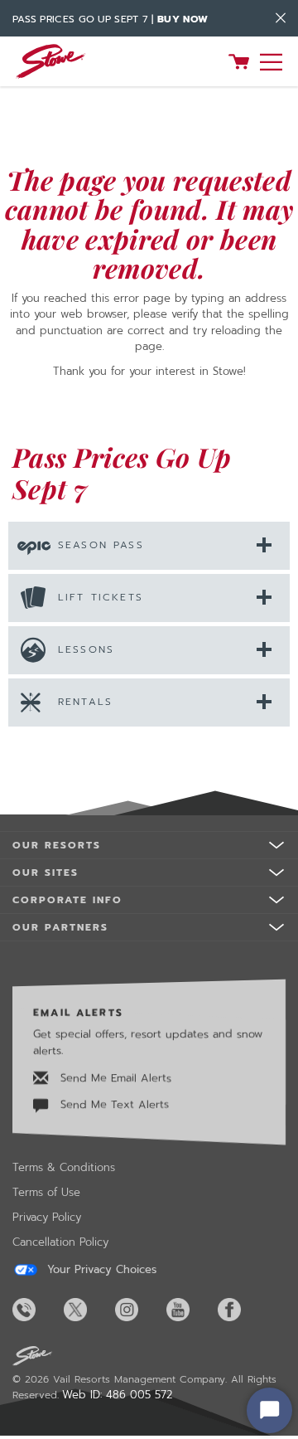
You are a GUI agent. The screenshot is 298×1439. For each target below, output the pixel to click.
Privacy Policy (46, 1217)
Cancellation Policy (60, 1242)
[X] (88, 1309)
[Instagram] (139, 1309)
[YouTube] (190, 1309)
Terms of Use (46, 1192)
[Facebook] (242, 1309)
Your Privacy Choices (99, 1269)
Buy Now (182, 19)
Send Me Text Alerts (112, 1104)
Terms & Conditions (63, 1167)
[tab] (149, 545)
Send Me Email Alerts (113, 1078)
